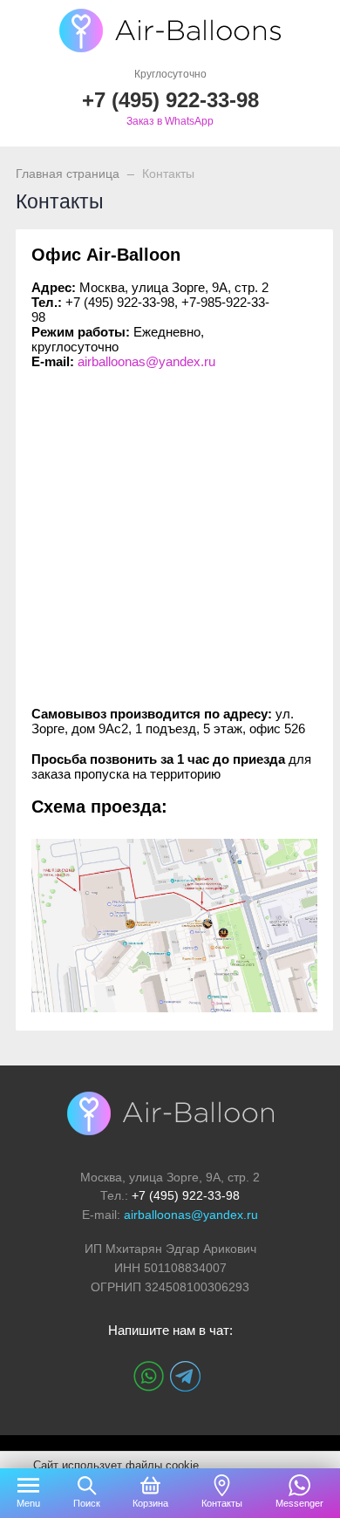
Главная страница (67, 173)
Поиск (86, 1503)
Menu (28, 1503)
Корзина (150, 1503)
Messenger (299, 1503)
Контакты (221, 1503)
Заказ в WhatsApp (170, 121)
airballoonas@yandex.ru (146, 361)
